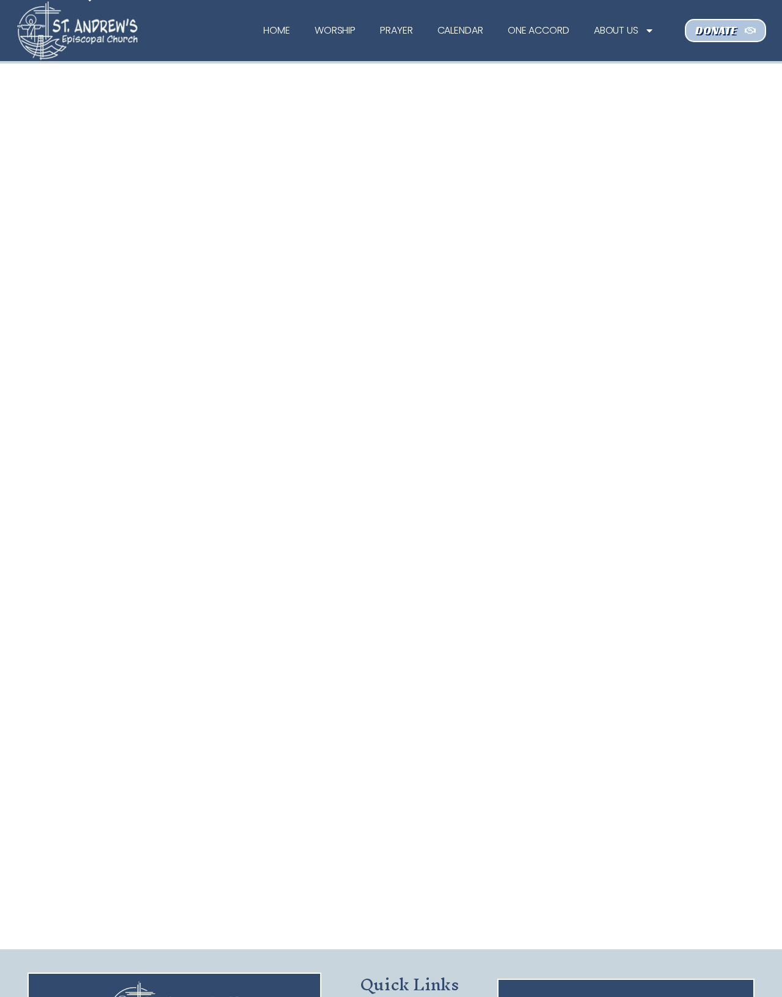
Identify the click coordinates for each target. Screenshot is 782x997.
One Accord (538, 30)
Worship (335, 30)
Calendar (460, 30)
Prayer (396, 30)
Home (276, 30)
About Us (616, 30)
